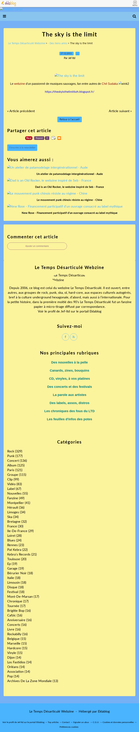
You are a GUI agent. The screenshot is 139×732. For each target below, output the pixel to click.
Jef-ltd (65, 311)
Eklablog (104, 711)
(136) (17, 460)
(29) (20, 531)
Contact (66, 722)
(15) (16, 639)
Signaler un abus (81, 722)
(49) (15, 498)
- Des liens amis (57, 43)
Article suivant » (120, 111)
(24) (14, 540)
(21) (22, 554)
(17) (23, 596)
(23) (15, 545)
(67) (14, 489)
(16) (19, 610)
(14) (14, 657)
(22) (17, 550)
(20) (16, 559)
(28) (14, 535)
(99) (13, 479)
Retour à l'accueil (70, 119)
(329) (14, 451)
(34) (16, 512)
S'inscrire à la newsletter (22, 147)
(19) (12, 564)
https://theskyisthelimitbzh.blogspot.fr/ (69, 91)
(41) (18, 503)
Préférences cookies (69, 727)
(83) (14, 484)
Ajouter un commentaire (37, 246)
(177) (15, 456)
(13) (32, 681)
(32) (17, 521)
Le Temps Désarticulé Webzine (26, 43)
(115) (16, 475)
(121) (14, 470)
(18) (20, 573)
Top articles (53, 722)
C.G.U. (96, 722)
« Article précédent (21, 111)
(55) (17, 493)
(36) (15, 507)
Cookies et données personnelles (118, 722)
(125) (16, 465)
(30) (15, 526)
